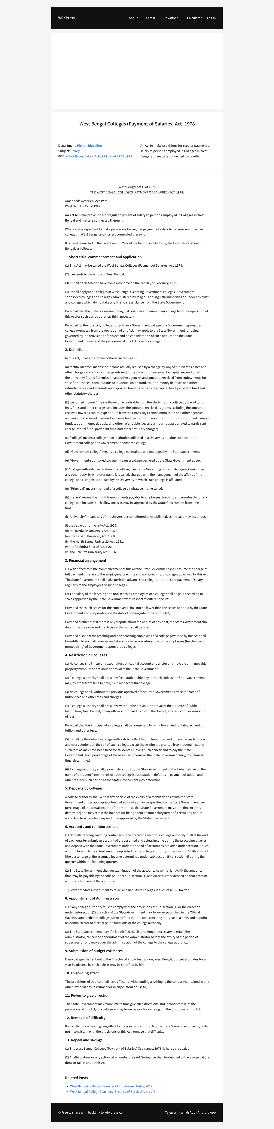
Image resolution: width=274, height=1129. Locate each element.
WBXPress (66, 18)
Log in (211, 18)
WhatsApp (188, 1112)
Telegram (172, 1112)
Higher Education (89, 145)
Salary (75, 151)
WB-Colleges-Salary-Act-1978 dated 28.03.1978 (99, 156)
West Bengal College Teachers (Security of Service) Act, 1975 (113, 1091)
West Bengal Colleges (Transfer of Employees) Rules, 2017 (111, 1086)
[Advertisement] (137, 73)
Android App (207, 1112)
